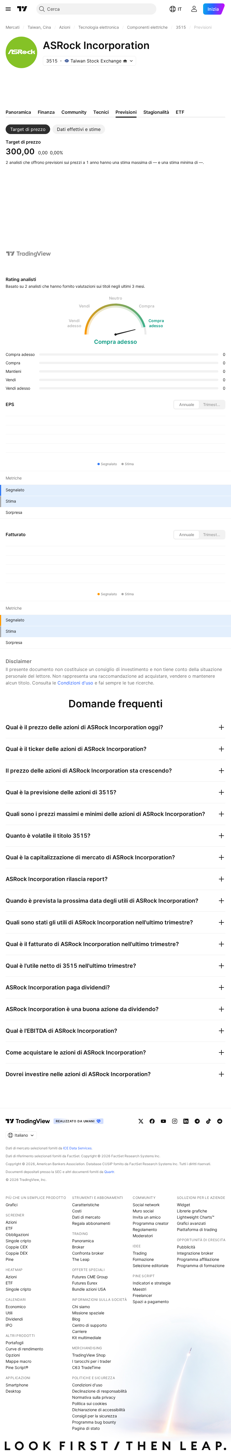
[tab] (28, 129)
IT (180, 9)
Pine (10, 1259)
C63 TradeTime (86, 1367)
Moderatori (143, 1235)
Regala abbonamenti (91, 1223)
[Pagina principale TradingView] (22, 9)
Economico (16, 1306)
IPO (9, 1325)
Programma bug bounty (94, 1422)
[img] (125, 60)
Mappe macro (18, 1361)
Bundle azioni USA (89, 1289)
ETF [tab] (180, 112)
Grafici (11, 1204)
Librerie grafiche (192, 1210)
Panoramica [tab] (18, 112)
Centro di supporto (89, 1325)
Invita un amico (147, 1217)
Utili (9, 1312)
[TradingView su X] (141, 1121)
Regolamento (145, 1229)
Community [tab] (73, 112)
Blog (76, 1319)
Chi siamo (81, 1306)
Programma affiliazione (198, 1259)
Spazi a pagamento (151, 1301)
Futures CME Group (90, 1276)
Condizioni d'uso (75, 683)
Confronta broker (88, 1253)
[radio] (186, 405)
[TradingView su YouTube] (163, 1121)
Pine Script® (17, 1367)
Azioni (11, 1222)
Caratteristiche (85, 1204)
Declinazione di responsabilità (99, 1391)
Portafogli (14, 1342)
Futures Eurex (84, 1283)
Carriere (79, 1331)
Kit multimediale (86, 1337)
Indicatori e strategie (152, 1283)
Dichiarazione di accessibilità (98, 1409)
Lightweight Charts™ (195, 1217)
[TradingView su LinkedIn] (186, 1121)
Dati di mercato (86, 1217)
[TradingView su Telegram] (197, 1121)
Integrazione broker (195, 1253)
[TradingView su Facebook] (152, 1121)
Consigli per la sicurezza (94, 1415)
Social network (146, 1204)
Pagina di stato (86, 1428)
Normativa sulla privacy (93, 1397)
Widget (183, 1204)
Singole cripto (18, 1240)
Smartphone (17, 1384)
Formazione (143, 1259)
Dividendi (14, 1319)
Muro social (143, 1210)
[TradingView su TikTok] (208, 1121)
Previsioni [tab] (126, 112)
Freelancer (142, 1295)
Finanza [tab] (46, 112)
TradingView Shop (89, 1355)
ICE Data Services (77, 1148)
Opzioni (13, 1355)
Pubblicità (186, 1247)
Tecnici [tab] (101, 112)
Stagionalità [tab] (156, 112)
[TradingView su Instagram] (175, 1121)
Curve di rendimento (24, 1348)
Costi (76, 1210)
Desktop (13, 1391)
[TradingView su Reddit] (220, 1121)
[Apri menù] (8, 9)
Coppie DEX (17, 1253)
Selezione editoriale (150, 1265)
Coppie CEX (17, 1247)
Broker (78, 1247)
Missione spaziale (88, 1312)
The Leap (81, 1259)
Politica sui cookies (89, 1403)
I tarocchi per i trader (91, 1361)
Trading (140, 1253)
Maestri (139, 1289)
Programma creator (150, 1223)
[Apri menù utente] (194, 9)
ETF (9, 1228)
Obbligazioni (17, 1234)
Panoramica (83, 1240)
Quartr (109, 1172)
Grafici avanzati (191, 1223)
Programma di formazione (201, 1265)
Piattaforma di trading (197, 1229)
